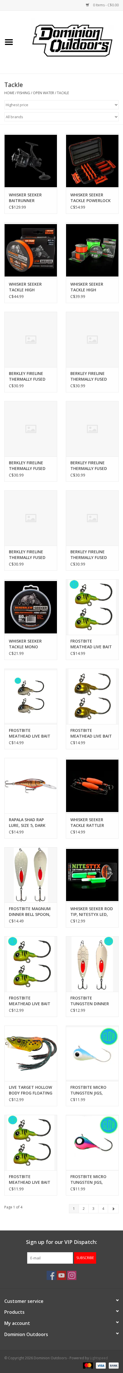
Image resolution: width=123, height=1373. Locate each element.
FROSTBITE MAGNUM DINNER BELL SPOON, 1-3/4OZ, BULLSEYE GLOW (30, 911)
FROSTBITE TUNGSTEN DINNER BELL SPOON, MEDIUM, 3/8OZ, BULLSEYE (89, 1001)
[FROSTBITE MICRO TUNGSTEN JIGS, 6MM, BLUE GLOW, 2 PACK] (92, 1053)
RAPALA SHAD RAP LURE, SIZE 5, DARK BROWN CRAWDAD (27, 822)
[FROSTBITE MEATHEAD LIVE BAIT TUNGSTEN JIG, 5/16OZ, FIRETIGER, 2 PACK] (30, 964)
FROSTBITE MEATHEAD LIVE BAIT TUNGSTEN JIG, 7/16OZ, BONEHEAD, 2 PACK (30, 733)
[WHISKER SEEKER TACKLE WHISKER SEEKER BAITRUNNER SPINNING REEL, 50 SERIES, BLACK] (30, 161)
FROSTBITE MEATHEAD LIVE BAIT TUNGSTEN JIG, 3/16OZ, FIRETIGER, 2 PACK (29, 1179)
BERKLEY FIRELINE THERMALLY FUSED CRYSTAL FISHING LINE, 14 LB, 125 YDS (28, 554)
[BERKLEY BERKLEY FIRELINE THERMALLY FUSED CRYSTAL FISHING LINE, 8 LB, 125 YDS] (92, 518)
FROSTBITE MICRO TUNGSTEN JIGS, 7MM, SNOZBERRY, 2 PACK (90, 1179)
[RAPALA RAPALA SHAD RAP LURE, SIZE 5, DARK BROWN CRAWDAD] (30, 785)
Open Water (43, 92)
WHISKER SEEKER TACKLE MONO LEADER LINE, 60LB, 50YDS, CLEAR (27, 644)
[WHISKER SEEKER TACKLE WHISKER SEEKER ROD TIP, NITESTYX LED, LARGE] (92, 875)
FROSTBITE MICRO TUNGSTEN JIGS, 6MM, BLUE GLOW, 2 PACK (90, 1090)
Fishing (23, 92)
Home (9, 92)
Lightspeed (99, 1358)
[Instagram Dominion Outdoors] (71, 1275)
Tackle (63, 92)
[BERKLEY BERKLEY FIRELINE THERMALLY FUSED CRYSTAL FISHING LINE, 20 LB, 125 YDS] (92, 429)
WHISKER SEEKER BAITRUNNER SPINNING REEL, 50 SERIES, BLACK (27, 198)
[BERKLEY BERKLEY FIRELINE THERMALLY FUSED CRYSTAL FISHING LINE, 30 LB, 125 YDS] (30, 429)
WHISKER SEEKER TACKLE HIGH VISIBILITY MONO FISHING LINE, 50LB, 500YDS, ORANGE (89, 287)
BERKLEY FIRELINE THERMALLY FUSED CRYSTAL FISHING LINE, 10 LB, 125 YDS (28, 376)
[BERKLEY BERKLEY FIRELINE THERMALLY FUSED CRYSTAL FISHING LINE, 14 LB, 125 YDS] (30, 518)
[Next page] (113, 1208)
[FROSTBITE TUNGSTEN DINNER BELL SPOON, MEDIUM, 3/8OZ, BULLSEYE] (92, 964)
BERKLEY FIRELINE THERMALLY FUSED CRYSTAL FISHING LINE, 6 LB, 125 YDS (88, 376)
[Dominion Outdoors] (72, 40)
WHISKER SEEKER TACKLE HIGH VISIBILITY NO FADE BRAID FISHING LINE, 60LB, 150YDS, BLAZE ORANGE (29, 287)
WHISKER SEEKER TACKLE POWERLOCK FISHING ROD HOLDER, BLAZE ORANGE (92, 198)
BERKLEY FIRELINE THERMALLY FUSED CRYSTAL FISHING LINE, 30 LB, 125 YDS (28, 465)
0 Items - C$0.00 (105, 5)
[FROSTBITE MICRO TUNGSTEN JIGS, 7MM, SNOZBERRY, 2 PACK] (92, 1142)
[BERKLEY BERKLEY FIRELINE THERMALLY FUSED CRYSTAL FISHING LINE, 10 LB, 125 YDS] (30, 339)
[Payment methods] (87, 1365)
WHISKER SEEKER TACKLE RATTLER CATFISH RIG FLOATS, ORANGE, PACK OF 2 (91, 822)
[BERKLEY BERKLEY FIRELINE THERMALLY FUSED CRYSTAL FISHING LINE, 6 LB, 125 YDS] (92, 339)
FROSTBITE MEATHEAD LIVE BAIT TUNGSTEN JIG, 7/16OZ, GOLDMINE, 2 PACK (91, 733)
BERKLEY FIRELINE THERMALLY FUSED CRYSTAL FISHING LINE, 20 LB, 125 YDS (89, 465)
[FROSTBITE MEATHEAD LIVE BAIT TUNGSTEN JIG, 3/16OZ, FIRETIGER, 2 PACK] (30, 1142)
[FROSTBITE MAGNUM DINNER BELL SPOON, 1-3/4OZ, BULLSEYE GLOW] (30, 875)
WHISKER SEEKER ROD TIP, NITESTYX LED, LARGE (91, 911)
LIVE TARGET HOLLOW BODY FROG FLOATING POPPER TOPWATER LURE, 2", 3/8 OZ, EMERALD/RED (30, 1090)
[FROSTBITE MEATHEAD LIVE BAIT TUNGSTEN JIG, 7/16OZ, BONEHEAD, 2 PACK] (30, 696)
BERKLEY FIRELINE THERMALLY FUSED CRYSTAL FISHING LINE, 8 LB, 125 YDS (88, 554)
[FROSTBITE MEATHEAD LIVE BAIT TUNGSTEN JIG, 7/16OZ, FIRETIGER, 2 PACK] (92, 607)
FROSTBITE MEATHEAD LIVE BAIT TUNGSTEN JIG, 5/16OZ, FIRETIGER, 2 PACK (29, 1001)
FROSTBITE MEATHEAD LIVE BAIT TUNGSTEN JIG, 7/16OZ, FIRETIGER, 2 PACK (91, 644)
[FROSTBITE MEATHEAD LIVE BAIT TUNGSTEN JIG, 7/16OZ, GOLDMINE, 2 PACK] (92, 696)
